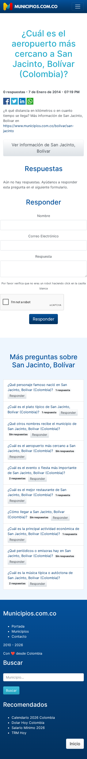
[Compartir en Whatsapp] (30, 101)
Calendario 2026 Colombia (33, 717)
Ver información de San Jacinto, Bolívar (43, 148)
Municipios (20, 631)
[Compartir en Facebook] (6, 101)
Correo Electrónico (43, 236)
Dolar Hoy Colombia (28, 722)
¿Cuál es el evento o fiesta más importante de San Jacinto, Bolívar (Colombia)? (42, 473)
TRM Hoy (19, 733)
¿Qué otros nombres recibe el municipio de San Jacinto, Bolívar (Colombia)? (42, 429)
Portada (18, 626)
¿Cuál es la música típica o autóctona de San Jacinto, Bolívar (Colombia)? (40, 578)
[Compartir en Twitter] (14, 101)
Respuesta (43, 256)
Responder (17, 395)
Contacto (19, 636)
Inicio (75, 743)
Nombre (43, 216)
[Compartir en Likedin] (22, 101)
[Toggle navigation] (78, 6)
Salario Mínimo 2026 (28, 728)
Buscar (11, 690)
